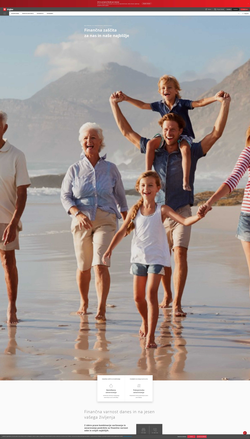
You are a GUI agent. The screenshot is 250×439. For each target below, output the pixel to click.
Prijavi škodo (147, 3)
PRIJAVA (246, 13)
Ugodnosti (40, 13)
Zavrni (191, 436)
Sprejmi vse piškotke (201, 436)
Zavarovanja (15, 13)
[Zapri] (247, 436)
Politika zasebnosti (127, 436)
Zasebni (229, 9)
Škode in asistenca (28, 13)
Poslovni (235, 9)
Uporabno (50, 13)
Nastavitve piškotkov (182, 436)
